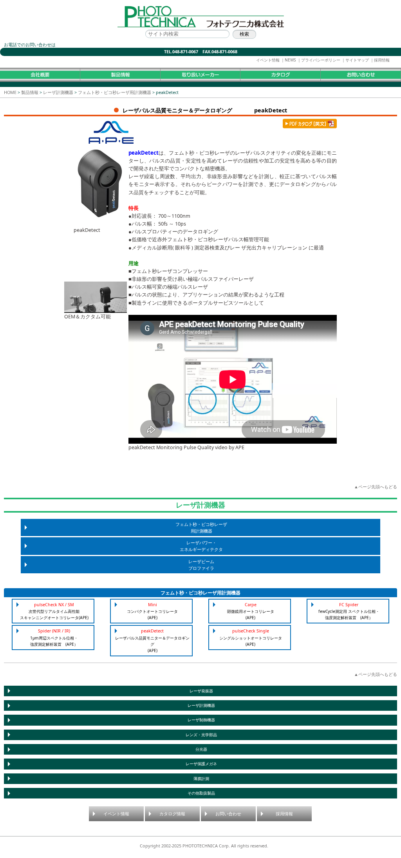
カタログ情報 (172, 813)
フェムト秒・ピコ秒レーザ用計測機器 (114, 92)
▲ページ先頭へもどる (375, 487)
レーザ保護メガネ (201, 763)
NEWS (290, 60)
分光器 (201, 749)
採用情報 (382, 60)
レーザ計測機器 (58, 92)
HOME (10, 92)
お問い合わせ (228, 813)
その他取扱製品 (201, 793)
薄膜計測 (201, 778)
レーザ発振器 (201, 691)
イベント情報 (268, 60)
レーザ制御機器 (201, 720)
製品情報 (29, 92)
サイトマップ (357, 60)
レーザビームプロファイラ (201, 564)
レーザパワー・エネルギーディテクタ (201, 546)
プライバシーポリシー (320, 60)
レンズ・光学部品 (201, 734)
